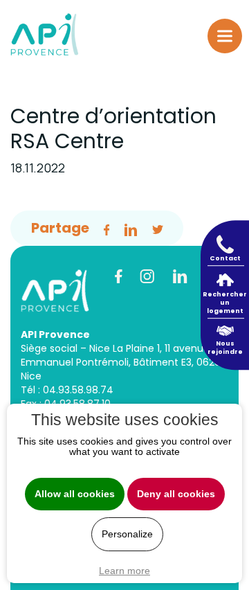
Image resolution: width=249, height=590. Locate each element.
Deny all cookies (176, 494)
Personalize (127, 534)
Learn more (124, 570)
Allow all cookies (75, 494)
